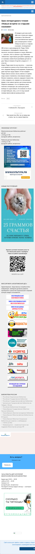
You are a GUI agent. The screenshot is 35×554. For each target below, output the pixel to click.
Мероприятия (6, 15)
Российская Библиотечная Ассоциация (14, 407)
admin (5, 30)
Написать (7, 465)
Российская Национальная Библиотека (14, 397)
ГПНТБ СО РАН (7, 423)
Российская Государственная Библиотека (15, 399)
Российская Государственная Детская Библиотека (17, 401)
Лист (8, 98)
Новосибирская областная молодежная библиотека (18, 413)
